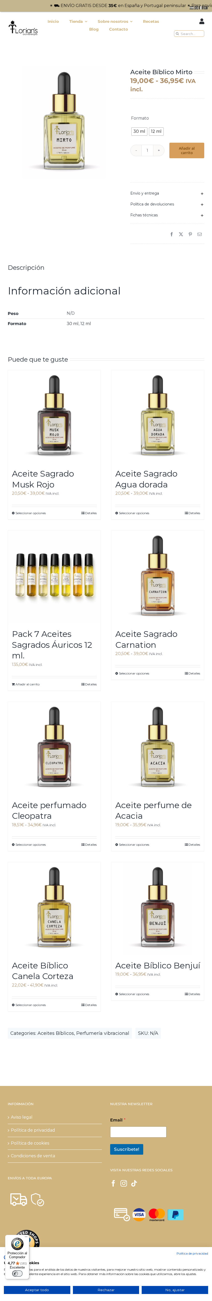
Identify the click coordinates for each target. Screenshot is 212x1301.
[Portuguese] (205, 7)
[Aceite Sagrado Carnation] (157, 577)
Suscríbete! (126, 1149)
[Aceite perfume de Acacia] (157, 748)
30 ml (73, 323)
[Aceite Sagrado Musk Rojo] (54, 416)
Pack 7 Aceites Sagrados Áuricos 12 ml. (52, 644)
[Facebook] (171, 234)
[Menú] (26, 1238)
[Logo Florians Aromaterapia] (23, 21)
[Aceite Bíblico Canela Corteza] (54, 908)
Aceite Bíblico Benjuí (157, 965)
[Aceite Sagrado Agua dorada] (157, 416)
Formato (140, 118)
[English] (196, 7)
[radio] (139, 131)
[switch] (17, 1273)
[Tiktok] (134, 1183)
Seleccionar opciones (31, 513)
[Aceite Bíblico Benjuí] (157, 908)
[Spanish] (192, 7)
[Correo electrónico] (199, 234)
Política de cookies (30, 1143)
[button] (167, 193)
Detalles (91, 513)
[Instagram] (123, 1183)
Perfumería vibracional (102, 1033)
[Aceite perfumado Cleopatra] (54, 748)
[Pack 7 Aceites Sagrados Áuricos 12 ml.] (54, 577)
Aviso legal (22, 1117)
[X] (181, 234)
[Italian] (201, 7)
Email (118, 1120)
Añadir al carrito (187, 150)
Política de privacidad (33, 1130)
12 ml (85, 323)
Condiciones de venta (33, 1155)
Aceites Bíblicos (55, 1033)
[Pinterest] (190, 234)
